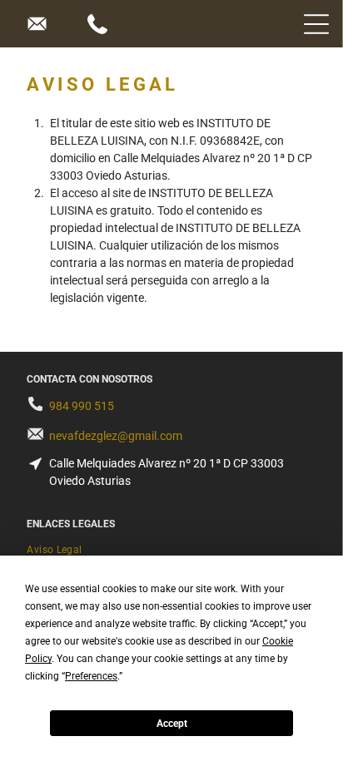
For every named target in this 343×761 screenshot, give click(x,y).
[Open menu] (316, 24)
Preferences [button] (91, 676)
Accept (172, 723)
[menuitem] (171, 549)
